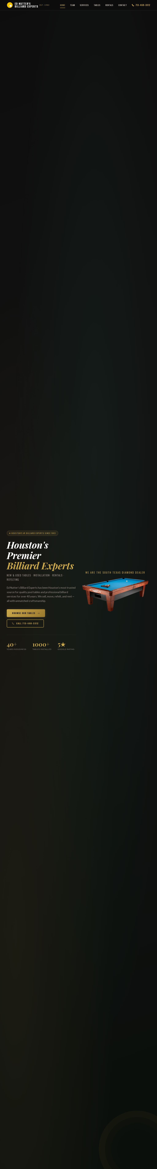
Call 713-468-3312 (27, 623)
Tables (97, 5)
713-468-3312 (142, 5)
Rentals (109, 5)
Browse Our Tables (24, 613)
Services (84, 5)
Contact (122, 5)
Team (72, 5)
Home (62, 5)
